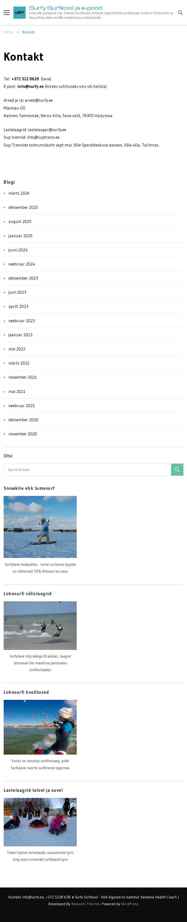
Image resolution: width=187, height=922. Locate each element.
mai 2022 (17, 348)
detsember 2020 (23, 419)
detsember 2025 (23, 207)
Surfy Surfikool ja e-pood (65, 7)
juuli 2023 (17, 292)
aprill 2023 (18, 306)
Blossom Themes (85, 904)
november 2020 (23, 433)
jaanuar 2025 (20, 235)
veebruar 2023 (22, 320)
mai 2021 (17, 391)
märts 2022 (19, 362)
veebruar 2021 (22, 405)
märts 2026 (19, 193)
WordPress (129, 904)
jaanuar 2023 (20, 334)
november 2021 (23, 377)
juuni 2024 (18, 249)
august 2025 (20, 221)
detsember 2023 (23, 278)
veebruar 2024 (22, 263)
